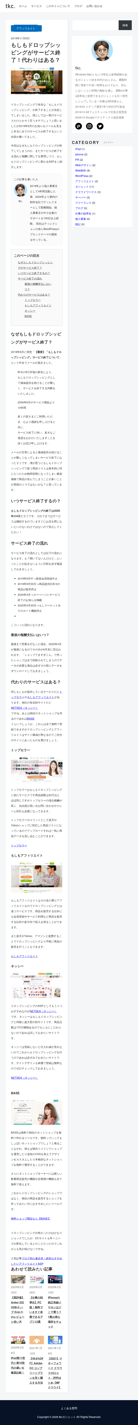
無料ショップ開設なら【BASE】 (31, 1218)
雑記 (78, 224)
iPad (78, 149)
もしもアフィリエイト (38, 305)
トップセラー (33, 300)
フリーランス (83, 203)
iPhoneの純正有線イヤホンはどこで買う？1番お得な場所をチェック (54, 1311)
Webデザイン (83, 165)
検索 (125, 25)
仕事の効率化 (83, 213)
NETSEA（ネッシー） (24, 708)
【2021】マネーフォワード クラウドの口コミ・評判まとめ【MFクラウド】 (55, 1372)
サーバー (80, 197)
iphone (79, 154)
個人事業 (80, 219)
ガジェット (82, 186)
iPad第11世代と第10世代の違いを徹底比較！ (18, 1365)
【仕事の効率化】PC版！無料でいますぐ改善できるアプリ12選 (36, 1309)
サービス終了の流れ (30, 278)
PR (77, 160)
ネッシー (30, 311)
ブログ (79, 208)
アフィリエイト (25, 28)
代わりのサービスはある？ (34, 294)
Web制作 (80, 170)
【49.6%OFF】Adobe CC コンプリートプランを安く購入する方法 (36, 1370)
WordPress (82, 176)
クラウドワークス (86, 192)
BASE (28, 316)
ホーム (23, 6)
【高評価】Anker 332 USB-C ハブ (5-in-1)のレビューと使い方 (17, 1309)
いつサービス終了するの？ (34, 273)
